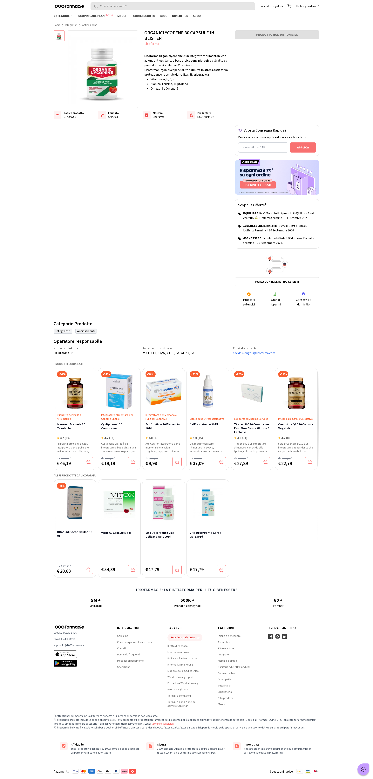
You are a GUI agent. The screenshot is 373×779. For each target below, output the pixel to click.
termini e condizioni (163, 724)
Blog (163, 16)
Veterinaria (224, 686)
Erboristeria (225, 692)
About (198, 16)
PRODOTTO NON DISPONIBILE (277, 35)
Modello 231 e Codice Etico (183, 671)
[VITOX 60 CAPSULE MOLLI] (119, 501)
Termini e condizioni (179, 696)
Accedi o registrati (272, 6)
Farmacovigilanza (177, 690)
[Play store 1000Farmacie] (79, 663)
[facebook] (270, 636)
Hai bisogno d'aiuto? (307, 6)
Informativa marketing (180, 665)
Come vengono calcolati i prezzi (135, 642)
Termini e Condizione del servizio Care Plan (181, 704)
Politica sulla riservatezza (182, 658)
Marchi (122, 16)
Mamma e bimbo (227, 661)
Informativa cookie (178, 652)
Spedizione (123, 667)
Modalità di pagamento (130, 661)
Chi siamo (122, 636)
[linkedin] (284, 636)
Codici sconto (144, 16)
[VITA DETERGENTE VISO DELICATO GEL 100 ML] (163, 501)
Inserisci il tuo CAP (253, 147)
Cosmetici (224, 642)
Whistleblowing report (180, 677)
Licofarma (151, 43)
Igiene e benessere (229, 636)
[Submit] (97, 6)
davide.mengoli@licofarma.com (254, 353)
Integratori (71, 25)
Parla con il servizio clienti (277, 282)
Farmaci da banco (228, 673)
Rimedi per (180, 16)
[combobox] (173, 6)
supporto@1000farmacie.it (69, 645)
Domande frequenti (128, 655)
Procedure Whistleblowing (182, 683)
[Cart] (289, 6)
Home (57, 25)
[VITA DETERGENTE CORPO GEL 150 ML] (208, 501)
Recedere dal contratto (185, 637)
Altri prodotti (225, 698)
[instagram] (277, 636)
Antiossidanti (89, 25)
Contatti (121, 648)
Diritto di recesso (177, 646)
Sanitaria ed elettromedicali (234, 667)
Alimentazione (226, 648)
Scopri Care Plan (95, 15)
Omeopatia (224, 679)
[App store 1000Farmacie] (79, 654)
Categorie (62, 16)
